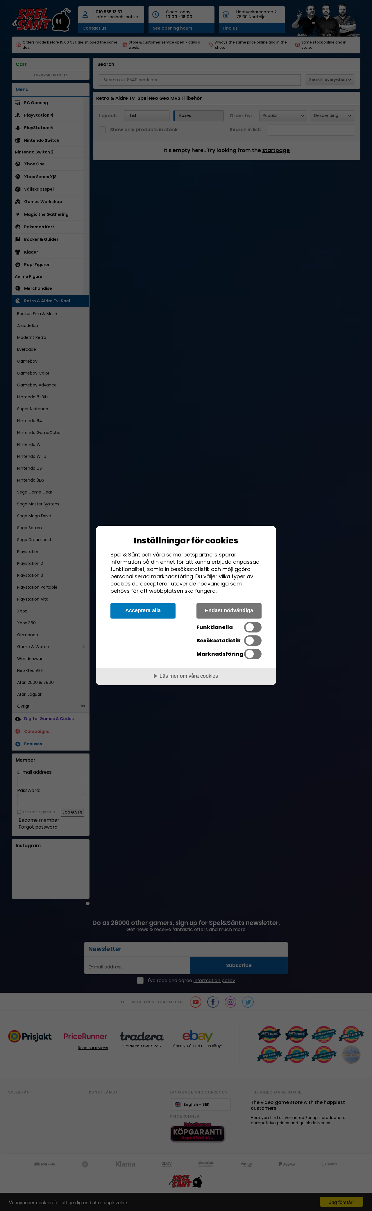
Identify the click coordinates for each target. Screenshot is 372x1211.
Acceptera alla (143, 610)
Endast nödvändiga (229, 610)
